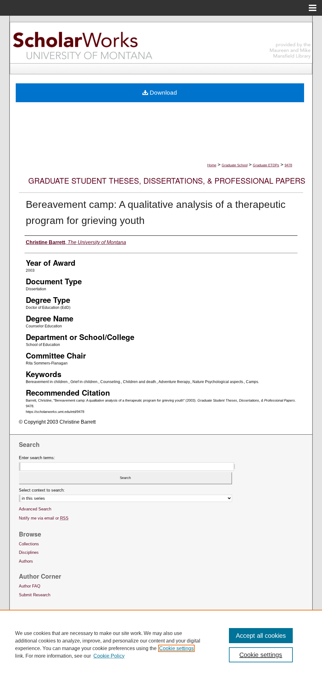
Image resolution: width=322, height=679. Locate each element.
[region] (161, 644)
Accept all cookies (261, 635)
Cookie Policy (109, 656)
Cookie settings (176, 648)
